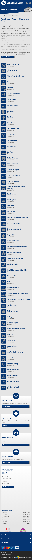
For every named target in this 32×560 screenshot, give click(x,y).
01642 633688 (21, 54)
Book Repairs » (6, 462)
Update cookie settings (6, 554)
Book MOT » (6, 425)
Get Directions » (7, 486)
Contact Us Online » (7, 56)
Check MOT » (6, 406)
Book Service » (6, 444)
